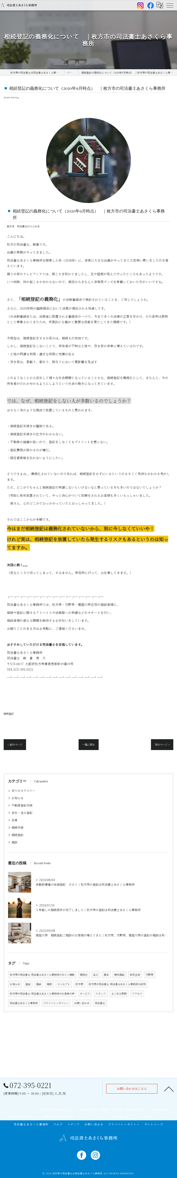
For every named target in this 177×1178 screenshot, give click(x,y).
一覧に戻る (88, 744)
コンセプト (63, 984)
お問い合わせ (81, 1003)
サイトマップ (154, 1124)
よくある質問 (119, 993)
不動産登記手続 (22, 805)
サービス (85, 993)
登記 (28, 984)
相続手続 (18, 827)
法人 (95, 974)
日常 (15, 820)
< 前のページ (14, 744)
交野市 (149, 974)
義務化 (84, 974)
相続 (49, 984)
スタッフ (101, 993)
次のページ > (162, 744)
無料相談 (119, 974)
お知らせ (18, 798)
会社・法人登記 (22, 812)
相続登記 (8, 713)
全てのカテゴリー (23, 790)
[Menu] (170, 5)
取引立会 (135, 974)
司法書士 (100, 1003)
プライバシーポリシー (56, 1003)
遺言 (106, 974)
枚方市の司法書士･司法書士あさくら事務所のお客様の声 (42, 993)
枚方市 (79, 984)
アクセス (137, 993)
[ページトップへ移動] (169, 1088)
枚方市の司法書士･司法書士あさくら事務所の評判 (117, 984)
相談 (15, 842)
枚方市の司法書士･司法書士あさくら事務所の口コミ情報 (42, 974)
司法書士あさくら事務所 (24, 1003)
